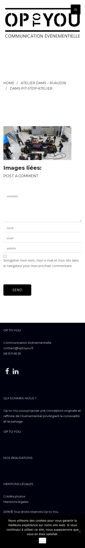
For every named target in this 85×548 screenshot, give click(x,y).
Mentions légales (18, 484)
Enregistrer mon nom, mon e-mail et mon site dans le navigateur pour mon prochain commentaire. (41, 263)
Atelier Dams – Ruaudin (43, 83)
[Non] (79, 531)
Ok (42, 540)
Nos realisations (18, 458)
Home (8, 83)
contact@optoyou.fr (18, 348)
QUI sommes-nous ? (19, 398)
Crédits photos (14, 496)
